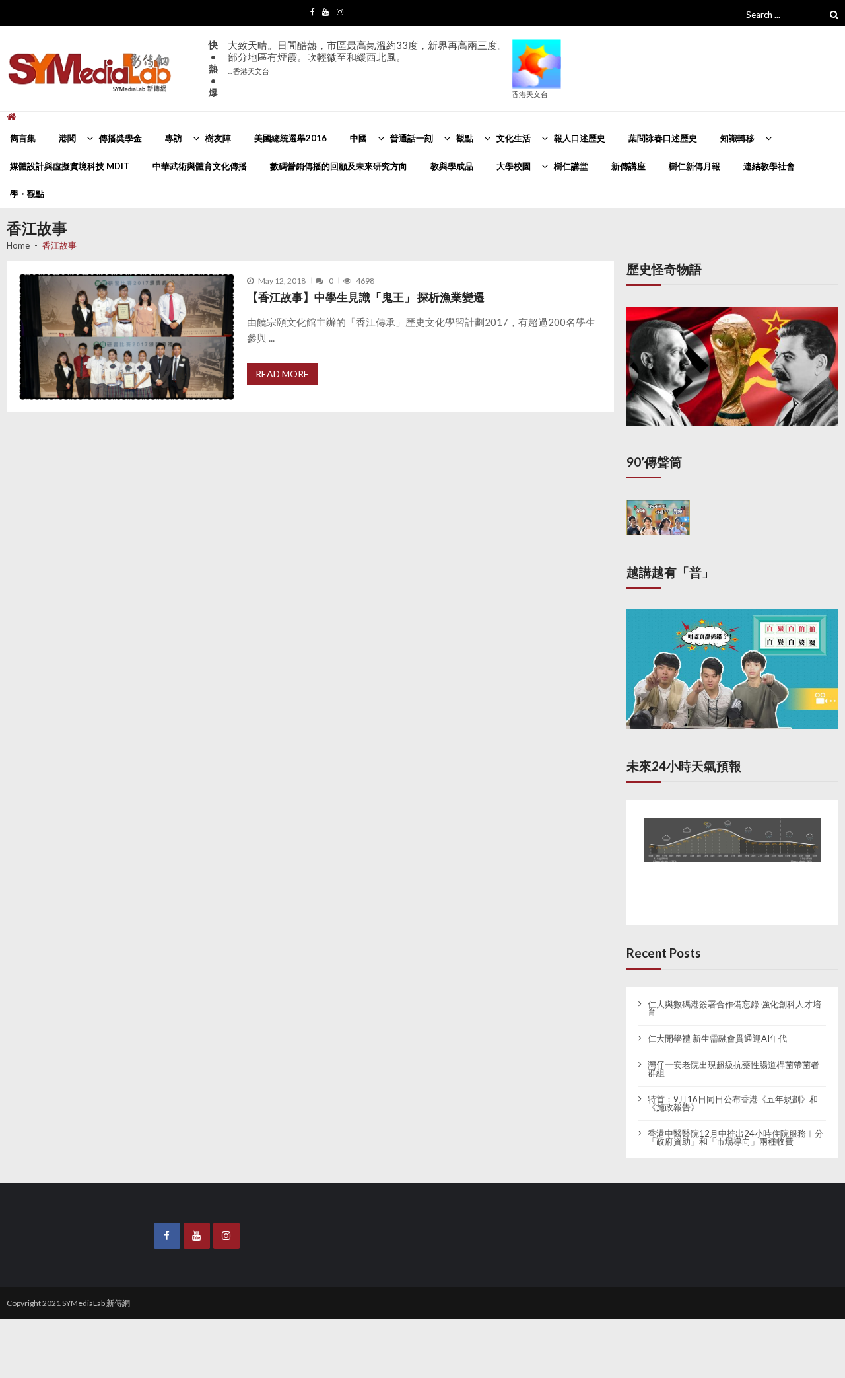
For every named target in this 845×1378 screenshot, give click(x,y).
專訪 (173, 138)
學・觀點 (27, 193)
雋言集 (23, 138)
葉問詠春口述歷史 (662, 138)
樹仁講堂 (571, 166)
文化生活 (513, 138)
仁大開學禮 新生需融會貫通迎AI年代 (717, 1028)
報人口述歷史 (579, 138)
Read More (282, 373)
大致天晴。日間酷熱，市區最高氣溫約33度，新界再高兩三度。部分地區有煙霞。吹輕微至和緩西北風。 (367, 57)
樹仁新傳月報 (694, 166)
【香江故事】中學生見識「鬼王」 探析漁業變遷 (366, 297)
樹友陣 (218, 138)
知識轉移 (737, 138)
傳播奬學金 (120, 138)
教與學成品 (451, 166)
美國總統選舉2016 (290, 138)
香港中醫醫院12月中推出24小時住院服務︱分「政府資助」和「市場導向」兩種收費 (735, 1127)
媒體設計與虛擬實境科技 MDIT (69, 166)
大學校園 (513, 166)
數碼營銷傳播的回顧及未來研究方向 (338, 166)
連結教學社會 (769, 166)
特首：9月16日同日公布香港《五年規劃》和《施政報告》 (733, 1092)
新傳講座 (628, 166)
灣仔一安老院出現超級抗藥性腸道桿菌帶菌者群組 (733, 1058)
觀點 (464, 138)
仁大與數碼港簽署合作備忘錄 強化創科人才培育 (734, 997)
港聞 (67, 138)
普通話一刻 (411, 138)
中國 (358, 138)
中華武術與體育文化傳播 (199, 166)
